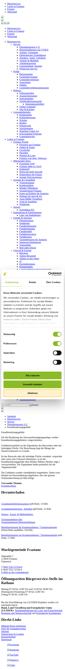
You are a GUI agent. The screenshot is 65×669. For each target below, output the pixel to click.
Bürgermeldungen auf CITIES (33, 50)
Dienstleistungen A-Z (29, 47)
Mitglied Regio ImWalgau (13, 626)
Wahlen (23, 85)
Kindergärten (25, 115)
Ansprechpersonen (28, 96)
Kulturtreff (24, 169)
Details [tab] (32, 282)
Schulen (23, 120)
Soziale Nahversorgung (30, 177)
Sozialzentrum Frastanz (30, 191)
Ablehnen (33, 393)
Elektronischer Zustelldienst (32, 55)
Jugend (16, 207)
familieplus (24, 223)
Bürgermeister (26, 74)
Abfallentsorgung (27, 63)
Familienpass (25, 237)
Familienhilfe (25, 231)
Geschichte (24, 150)
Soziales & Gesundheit (24, 180)
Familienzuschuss (27, 234)
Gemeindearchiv (27, 136)
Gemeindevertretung (29, 79)
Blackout (23, 253)
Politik (16, 71)
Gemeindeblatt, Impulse (30, 66)
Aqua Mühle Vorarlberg (30, 199)
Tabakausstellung (27, 399)
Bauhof (22, 123)
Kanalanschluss (8, 486)
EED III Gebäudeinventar (13, 628)
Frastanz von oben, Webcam (32, 158)
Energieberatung (27, 264)
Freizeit (10, 9)
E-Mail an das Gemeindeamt (14, 572)
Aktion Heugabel (27, 256)
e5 (20, 261)
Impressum (6, 639)
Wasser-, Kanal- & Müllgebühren (17, 514)
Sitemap (5, 631)
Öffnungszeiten (26, 93)
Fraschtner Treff (27, 163)
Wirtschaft (12, 12)
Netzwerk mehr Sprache (30, 172)
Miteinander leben (22, 161)
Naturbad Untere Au (29, 131)
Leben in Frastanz (15, 6)
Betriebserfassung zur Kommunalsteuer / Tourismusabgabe (29, 535)
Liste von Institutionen (30, 215)
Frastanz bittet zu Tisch (30, 166)
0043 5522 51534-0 (12, 567)
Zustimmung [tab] (11, 282)
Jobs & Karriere (26, 109)
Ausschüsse (25, 82)
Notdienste (24, 204)
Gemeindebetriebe (22, 112)
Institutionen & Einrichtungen (27, 212)
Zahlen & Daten (27, 147)
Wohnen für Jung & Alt (30, 196)
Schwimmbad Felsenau (30, 134)
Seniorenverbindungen (30, 242)
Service (16, 44)
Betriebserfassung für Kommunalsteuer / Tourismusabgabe (29, 527)
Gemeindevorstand (28, 77)
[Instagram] (13, 650)
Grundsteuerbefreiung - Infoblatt (16, 509)
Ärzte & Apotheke (28, 201)
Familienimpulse (27, 228)
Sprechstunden (26, 98)
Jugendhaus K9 (26, 209)
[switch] (57, 343)
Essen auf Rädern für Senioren (34, 193)
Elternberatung (26, 220)
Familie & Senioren (22, 218)
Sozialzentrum (26, 128)
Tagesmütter (25, 245)
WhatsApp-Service (28, 68)
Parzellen (23, 153)
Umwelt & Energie (22, 250)
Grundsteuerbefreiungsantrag (15, 504)
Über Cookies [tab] (53, 282)
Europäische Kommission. (48, 613)
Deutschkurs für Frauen (30, 174)
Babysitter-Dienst (27, 247)
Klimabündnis (26, 266)
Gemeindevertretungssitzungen (34, 87)
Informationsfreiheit (34, 104)
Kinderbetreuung (27, 117)
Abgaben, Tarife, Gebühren (32, 58)
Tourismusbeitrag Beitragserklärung (18, 522)
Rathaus (17, 90)
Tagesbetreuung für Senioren (33, 239)
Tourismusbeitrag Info (11, 519)
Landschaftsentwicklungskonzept (35, 269)
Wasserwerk (25, 125)
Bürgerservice (14, 3)
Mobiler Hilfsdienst (28, 188)
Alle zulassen (33, 375)
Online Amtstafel (27, 106)
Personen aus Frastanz (30, 144)
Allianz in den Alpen (29, 258)
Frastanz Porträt (20, 142)
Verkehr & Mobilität (29, 60)
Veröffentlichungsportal (30, 101)
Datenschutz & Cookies (12, 634)
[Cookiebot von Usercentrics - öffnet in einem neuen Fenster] (48, 274)
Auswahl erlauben (32, 384)
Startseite (11, 416)
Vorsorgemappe (26, 182)
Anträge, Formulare (28, 52)
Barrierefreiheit (8, 637)
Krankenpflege (26, 185)
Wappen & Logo (27, 155)
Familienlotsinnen (27, 226)
